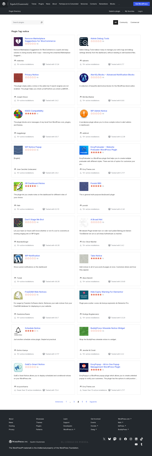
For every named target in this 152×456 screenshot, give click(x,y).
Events (93, 422)
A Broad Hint (96, 219)
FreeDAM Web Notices (36, 292)
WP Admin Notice (99, 111)
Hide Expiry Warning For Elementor (107, 292)
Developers (67, 426)
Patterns (39, 429)
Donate (94, 426)
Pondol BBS (96, 183)
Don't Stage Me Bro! (34, 219)
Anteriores (59, 402)
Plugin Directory (15, 11)
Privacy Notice (32, 74)
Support (66, 422)
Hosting (12, 426)
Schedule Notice (32, 328)
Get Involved (95, 419)
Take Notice (96, 255)
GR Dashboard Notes (35, 183)
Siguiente (93, 402)
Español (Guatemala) (37, 442)
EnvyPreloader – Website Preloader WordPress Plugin (104, 148)
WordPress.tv (69, 429)
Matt (120, 422)
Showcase (40, 419)
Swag (94, 429)
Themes (39, 422)
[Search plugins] (41, 22)
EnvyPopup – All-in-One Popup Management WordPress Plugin (105, 365)
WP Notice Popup (33, 147)
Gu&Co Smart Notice (35, 364)
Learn (65, 419)
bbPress (122, 426)
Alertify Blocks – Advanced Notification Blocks (112, 74)
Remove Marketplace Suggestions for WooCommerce (40, 39)
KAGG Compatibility (34, 111)
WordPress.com (125, 419)
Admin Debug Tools (100, 38)
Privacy (11, 429)
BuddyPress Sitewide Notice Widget (108, 328)
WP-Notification (32, 255)
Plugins (38, 426)
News (11, 422)
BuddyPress (123, 429)
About (11, 419)
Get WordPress (141, 4)
